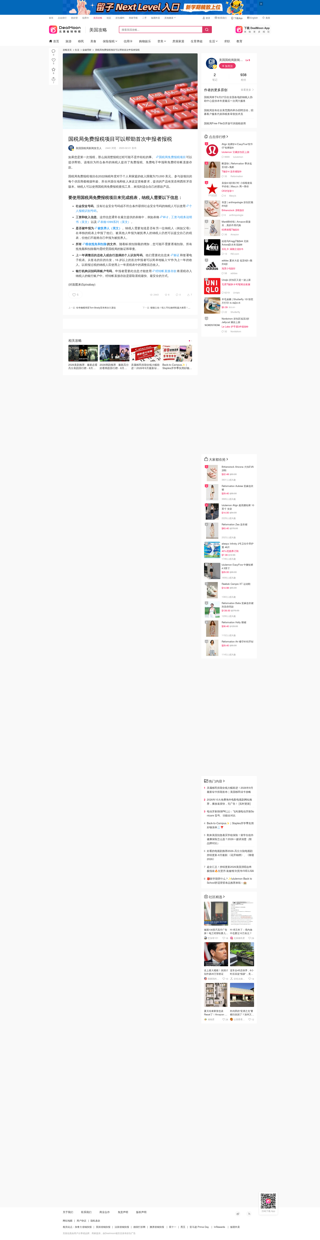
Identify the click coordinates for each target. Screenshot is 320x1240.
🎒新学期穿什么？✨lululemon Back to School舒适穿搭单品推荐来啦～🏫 (229, 880)
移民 (81, 41)
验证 (177, 255)
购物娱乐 (145, 41)
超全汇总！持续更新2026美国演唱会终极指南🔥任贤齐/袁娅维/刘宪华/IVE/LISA (230, 869)
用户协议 (81, 1220)
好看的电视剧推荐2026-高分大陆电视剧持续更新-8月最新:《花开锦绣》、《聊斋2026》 (230, 855)
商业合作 (104, 1212)
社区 (109, 17)
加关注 (228, 66)
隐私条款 (95, 1220)
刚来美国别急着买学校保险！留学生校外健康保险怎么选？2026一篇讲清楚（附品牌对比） (230, 839)
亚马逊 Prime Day (199, 1227)
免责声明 (123, 1212)
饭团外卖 (155, 17)
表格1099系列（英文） (115, 222)
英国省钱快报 (103, 1227)
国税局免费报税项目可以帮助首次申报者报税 (117, 49)
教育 (239, 41)
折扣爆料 (120, 17)
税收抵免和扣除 (96, 244)
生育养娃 (197, 41)
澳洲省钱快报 (157, 1227)
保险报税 (109, 41)
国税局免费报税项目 (172, 157)
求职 (227, 41)
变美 (160, 41)
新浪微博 (238, 1214)
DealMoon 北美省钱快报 (65, 29)
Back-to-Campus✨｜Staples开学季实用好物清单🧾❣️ (230, 825)
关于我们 (68, 1212)
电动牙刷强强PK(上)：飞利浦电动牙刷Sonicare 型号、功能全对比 (230, 813)
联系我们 (222, 17)
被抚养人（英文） (109, 228)
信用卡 (85, 17)
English (254, 17)
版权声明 (141, 1212)
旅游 (68, 41)
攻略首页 (67, 49)
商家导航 (133, 17)
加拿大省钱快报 (83, 1227)
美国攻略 (97, 17)
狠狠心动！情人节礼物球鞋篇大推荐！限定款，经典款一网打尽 (181, 307)
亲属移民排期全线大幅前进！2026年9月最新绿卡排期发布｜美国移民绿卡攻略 (230, 790)
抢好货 (74, 17)
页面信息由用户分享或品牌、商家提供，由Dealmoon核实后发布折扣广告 (99, 1233)
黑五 (183, 1227)
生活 (212, 41)
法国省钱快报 (122, 1227)
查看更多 (246, 89)
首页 (51, 17)
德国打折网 (139, 1227)
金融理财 (86, 49)
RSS (249, 1214)
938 (243, 75)
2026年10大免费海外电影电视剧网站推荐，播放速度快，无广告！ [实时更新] (229, 801)
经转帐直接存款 (165, 271)
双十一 (172, 1227)
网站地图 (67, 1220)
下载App (238, 18)
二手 (144, 17)
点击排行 (62, 17)
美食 (93, 41)
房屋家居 (178, 41)
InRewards (219, 1227)
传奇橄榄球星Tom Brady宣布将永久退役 (96, 307)
